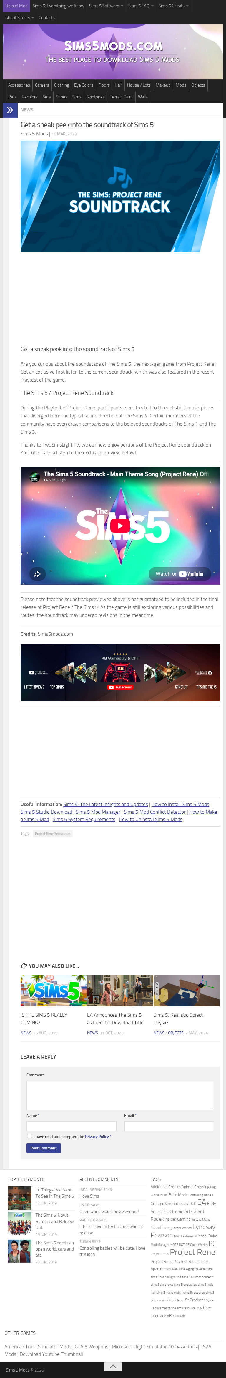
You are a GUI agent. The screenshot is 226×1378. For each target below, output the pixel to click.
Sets (47, 97)
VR (169, 1315)
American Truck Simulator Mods (37, 1347)
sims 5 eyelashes (185, 1285)
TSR (199, 1308)
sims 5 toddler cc (173, 1300)
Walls (143, 97)
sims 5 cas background (166, 1277)
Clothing (61, 85)
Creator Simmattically (169, 1203)
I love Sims (89, 1196)
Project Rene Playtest (169, 1261)
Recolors (30, 97)
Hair (118, 85)
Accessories (19, 85)
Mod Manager (160, 1245)
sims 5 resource (194, 1293)
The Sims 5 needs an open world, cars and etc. (55, 1249)
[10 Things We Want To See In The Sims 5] (19, 1198)
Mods (181, 85)
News (27, 110)
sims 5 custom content (197, 1277)
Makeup (163, 85)
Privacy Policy (97, 1136)
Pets (12, 97)
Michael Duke (205, 1235)
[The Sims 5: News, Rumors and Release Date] (19, 1223)
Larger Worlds (182, 1228)
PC (212, 1244)
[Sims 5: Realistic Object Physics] (187, 990)
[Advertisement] (120, 300)
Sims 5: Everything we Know (58, 6)
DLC (192, 1203)
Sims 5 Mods (18, 1370)
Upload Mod (16, 6)
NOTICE (184, 1245)
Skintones (96, 97)
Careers (42, 85)
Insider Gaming (177, 1219)
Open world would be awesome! (109, 1211)
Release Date (204, 1269)
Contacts (47, 17)
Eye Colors (83, 85)
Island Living (161, 1227)
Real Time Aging (183, 1269)
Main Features (183, 1236)
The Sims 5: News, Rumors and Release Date (55, 1221)
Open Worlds (199, 1245)
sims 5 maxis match (169, 1293)
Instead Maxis (200, 1219)
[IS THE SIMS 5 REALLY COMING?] (54, 990)
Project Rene (192, 1252)
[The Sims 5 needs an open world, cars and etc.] (19, 1251)
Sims (77, 97)
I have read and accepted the (73, 1136)
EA (201, 1202)
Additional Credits (166, 1186)
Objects (198, 85)
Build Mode (178, 1194)
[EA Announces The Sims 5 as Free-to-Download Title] (120, 990)
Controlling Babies (201, 1195)
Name (33, 1115)
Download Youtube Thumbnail (51, 1354)
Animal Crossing (195, 1186)
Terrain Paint (121, 97)
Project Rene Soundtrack (53, 834)
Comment (35, 1074)
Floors (104, 85)
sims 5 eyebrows (162, 1285)
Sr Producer (195, 1300)
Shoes (61, 97)
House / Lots (139, 85)
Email (130, 1115)
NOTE (174, 1245)
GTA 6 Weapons (91, 1347)
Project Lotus (160, 1254)
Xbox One (179, 1316)
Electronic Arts (178, 1211)
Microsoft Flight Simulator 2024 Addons (154, 1347)
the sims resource (183, 1308)
